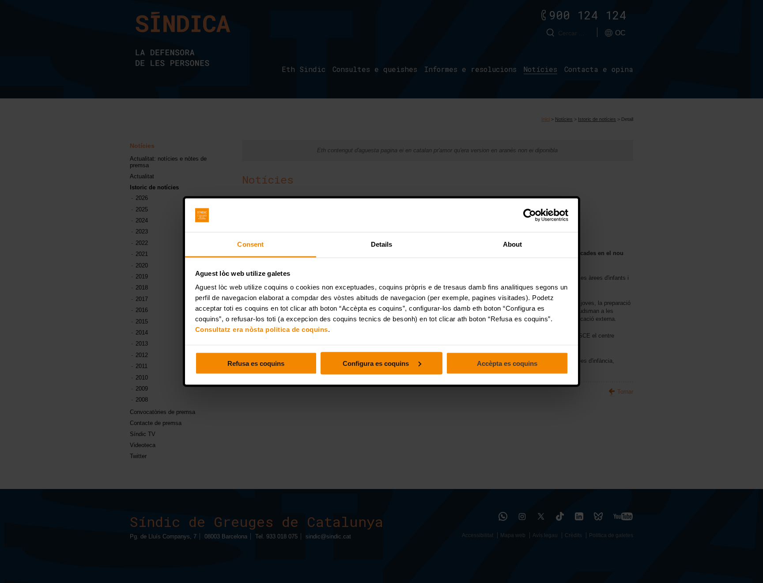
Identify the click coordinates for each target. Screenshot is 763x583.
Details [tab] (382, 244)
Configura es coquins (377, 363)
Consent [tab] (250, 244)
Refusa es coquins (255, 363)
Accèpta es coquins (507, 363)
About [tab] (512, 244)
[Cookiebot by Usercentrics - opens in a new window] (529, 215)
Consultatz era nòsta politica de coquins (261, 329)
